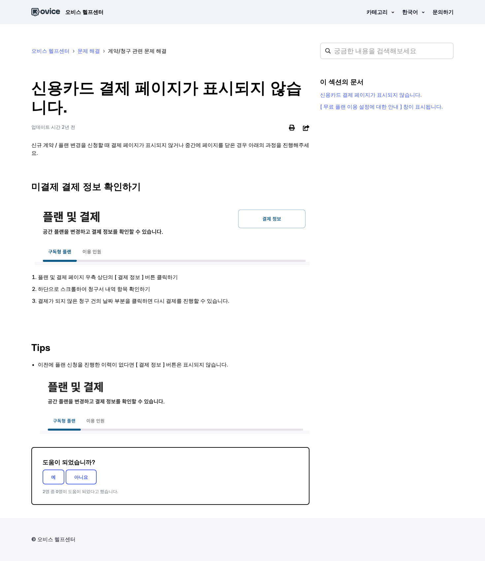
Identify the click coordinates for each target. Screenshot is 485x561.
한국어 (410, 12)
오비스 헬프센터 (50, 51)
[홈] (45, 12)
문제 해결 (89, 51)
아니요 (81, 477)
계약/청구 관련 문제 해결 (137, 51)
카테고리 (378, 12)
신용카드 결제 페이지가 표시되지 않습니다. (371, 94)
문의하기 (443, 12)
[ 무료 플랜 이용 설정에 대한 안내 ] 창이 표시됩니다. (381, 106)
